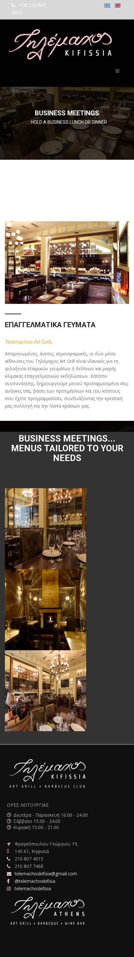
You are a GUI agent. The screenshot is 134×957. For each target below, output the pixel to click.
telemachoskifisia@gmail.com (46, 874)
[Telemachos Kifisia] (59, 45)
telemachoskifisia (33, 888)
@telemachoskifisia (35, 881)
